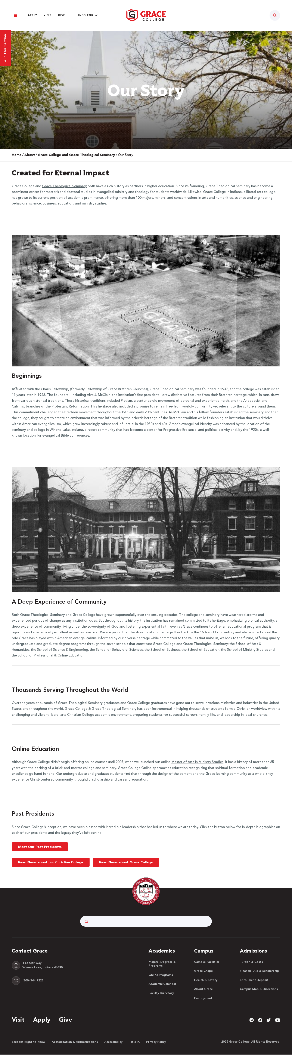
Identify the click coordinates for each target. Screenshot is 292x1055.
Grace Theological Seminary (64, 186)
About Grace (203, 989)
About (29, 155)
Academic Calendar (162, 983)
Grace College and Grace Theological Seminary (76, 155)
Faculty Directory (161, 993)
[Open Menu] (15, 15)
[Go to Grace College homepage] (146, 891)
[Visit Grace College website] (146, 15)
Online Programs (161, 975)
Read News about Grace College (126, 862)
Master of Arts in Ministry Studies (197, 762)
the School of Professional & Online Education (48, 655)
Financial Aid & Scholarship (259, 970)
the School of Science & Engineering (59, 650)
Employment (203, 998)
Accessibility (113, 1041)
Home (16, 155)
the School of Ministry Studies (244, 650)
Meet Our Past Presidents (40, 847)
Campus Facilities (207, 961)
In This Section (5, 48)
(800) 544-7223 (32, 980)
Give (61, 15)
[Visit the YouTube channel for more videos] (277, 1020)
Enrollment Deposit (254, 980)
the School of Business (162, 650)
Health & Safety (205, 980)
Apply (32, 15)
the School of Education (200, 650)
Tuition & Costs (251, 961)
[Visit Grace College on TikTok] (260, 1020)
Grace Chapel (204, 970)
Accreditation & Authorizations (75, 1041)
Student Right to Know (28, 1041)
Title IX (134, 1041)
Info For (85, 15)
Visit (48, 15)
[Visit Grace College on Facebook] (251, 1020)
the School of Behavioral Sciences (116, 650)
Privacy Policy (156, 1041)
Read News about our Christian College (50, 862)
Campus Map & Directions (259, 989)
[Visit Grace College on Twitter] (269, 1020)
